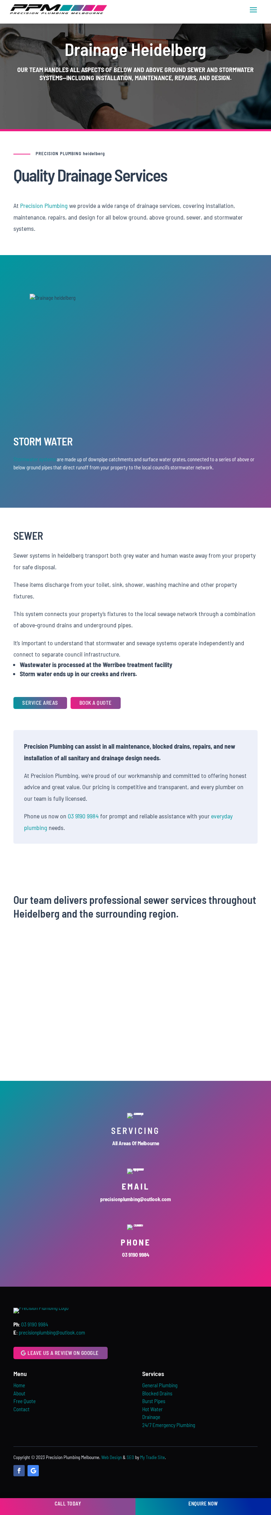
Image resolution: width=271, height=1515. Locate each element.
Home (19, 1385)
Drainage (151, 1417)
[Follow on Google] (33, 1470)
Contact (21, 1409)
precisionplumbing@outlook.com (52, 1332)
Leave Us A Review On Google (63, 1353)
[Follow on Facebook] (19, 1470)
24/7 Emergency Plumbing (168, 1425)
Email (136, 1186)
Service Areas (40, 702)
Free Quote (24, 1401)
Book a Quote (95, 702)
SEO (130, 1457)
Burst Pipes (153, 1401)
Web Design (111, 1457)
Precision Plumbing (44, 205)
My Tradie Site (152, 1457)
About (19, 1393)
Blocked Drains (157, 1393)
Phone (136, 1242)
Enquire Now (203, 1504)
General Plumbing (159, 1385)
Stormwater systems (34, 459)
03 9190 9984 (83, 816)
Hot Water (152, 1409)
